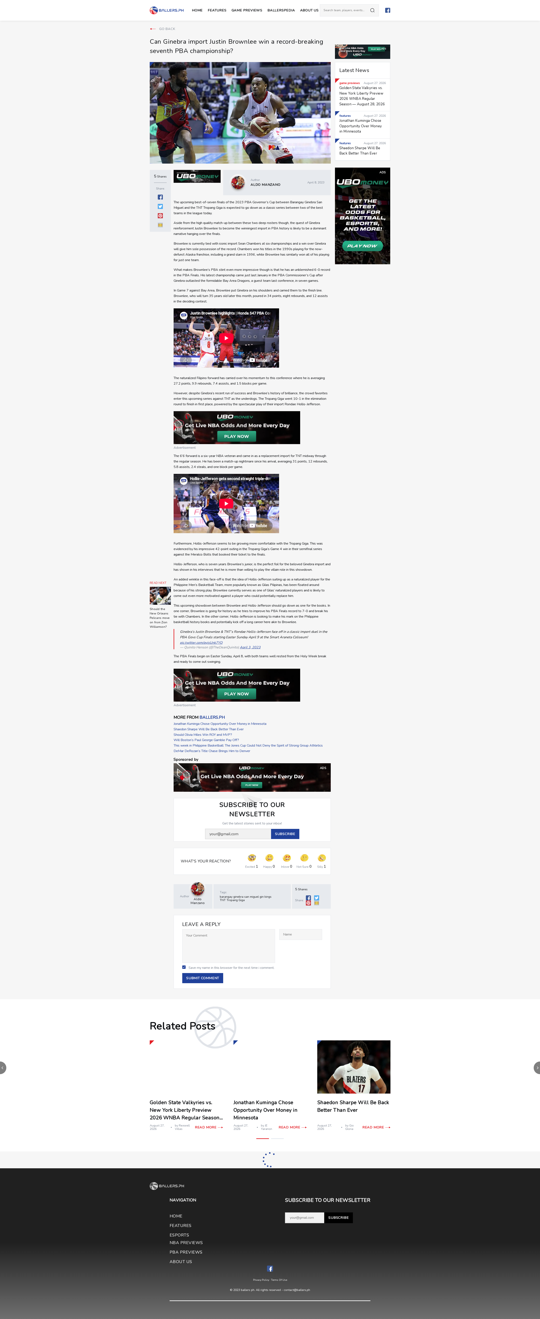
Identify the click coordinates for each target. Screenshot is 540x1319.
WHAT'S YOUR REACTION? (206, 861)
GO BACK (167, 29)
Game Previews (247, 10)
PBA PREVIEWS (186, 1252)
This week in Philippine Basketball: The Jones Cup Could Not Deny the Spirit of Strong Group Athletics (248, 745)
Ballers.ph (212, 717)
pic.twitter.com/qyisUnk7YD (201, 642)
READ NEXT (158, 583)
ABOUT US (309, 10)
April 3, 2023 (250, 647)
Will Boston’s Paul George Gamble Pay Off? (206, 740)
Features (217, 10)
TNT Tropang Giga (232, 900)
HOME (176, 1216)
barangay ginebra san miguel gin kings (245, 897)
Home (197, 10)
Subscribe (338, 1217)
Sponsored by (186, 759)
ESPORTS (179, 1235)
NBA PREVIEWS (186, 1243)
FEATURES (181, 1225)
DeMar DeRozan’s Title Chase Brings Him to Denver (212, 751)
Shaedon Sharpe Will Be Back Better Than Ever (209, 729)
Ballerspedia (281, 10)
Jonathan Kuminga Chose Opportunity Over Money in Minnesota (220, 723)
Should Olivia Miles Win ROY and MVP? (203, 734)
